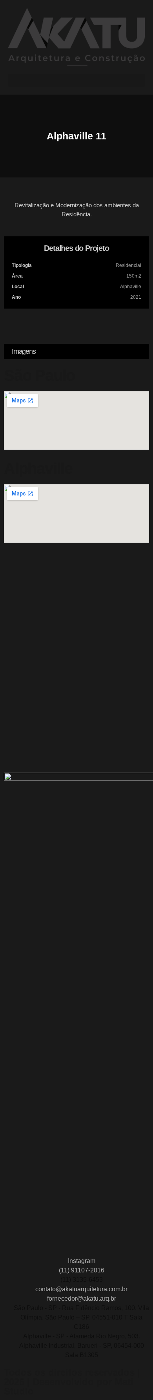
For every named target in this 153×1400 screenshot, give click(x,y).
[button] (76, 80)
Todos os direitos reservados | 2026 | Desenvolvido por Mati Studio (72, 1381)
